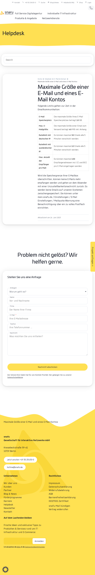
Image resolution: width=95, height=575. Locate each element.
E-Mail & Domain (60, 79)
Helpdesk (48, 79)
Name (12, 297)
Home (40, 79)
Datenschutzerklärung (15, 377)
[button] (30, 13)
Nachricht (13, 333)
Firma (12, 306)
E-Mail (12, 315)
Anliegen (13, 288)
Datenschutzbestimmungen (35, 547)
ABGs (19, 547)
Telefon (13, 324)
